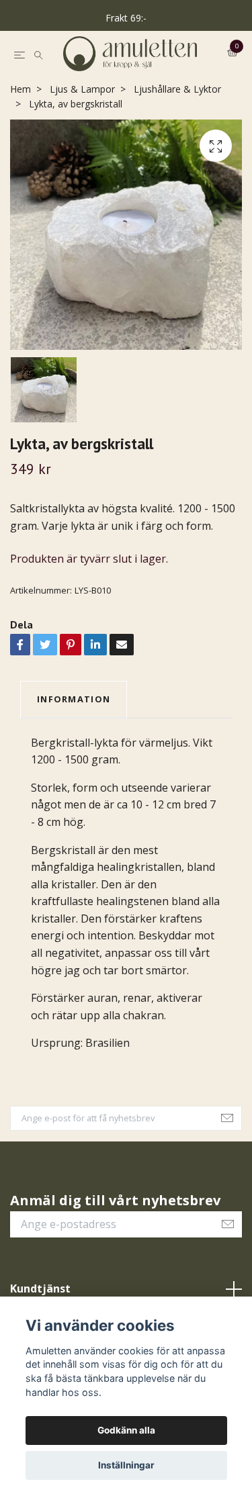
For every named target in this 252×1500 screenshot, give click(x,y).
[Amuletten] (126, 83)
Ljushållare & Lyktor (177, 147)
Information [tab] (73, 757)
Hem (20, 147)
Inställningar (126, 1465)
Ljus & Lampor (82, 147)
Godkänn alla (126, 1430)
